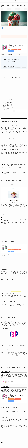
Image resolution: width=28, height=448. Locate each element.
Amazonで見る (11, 49)
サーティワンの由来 (6, 109)
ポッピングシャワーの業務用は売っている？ (9, 102)
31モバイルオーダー (10, 381)
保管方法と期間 (6, 106)
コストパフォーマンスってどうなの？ (8, 107)
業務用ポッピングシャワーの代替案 (8, 104)
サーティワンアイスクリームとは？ (7, 108)
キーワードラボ (14, 0)
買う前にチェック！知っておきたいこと (8, 105)
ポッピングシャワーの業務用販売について (9, 103)
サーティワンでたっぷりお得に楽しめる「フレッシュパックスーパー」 (12, 100)
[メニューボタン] (1, 1)
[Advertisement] (14, 85)
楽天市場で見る (17, 49)
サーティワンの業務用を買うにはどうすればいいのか (10, 99)
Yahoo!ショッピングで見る (11, 251)
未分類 (2, 442)
